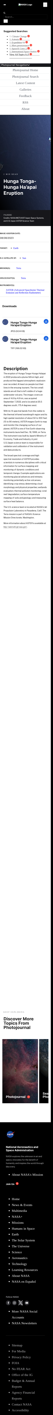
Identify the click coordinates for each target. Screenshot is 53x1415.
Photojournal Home (25, 70)
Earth (15, 248)
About (25, 109)
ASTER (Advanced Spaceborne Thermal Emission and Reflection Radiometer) (25, 291)
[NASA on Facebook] (8, 1302)
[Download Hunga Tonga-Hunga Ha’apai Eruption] (46, 323)
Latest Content (25, 83)
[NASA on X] (20, 1302)
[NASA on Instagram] (14, 1302)
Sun (24, 258)
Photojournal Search (25, 76)
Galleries (25, 89)
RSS (25, 102)
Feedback (25, 96)
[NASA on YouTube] (26, 1302)
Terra (18, 268)
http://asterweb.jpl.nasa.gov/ (15, 527)
